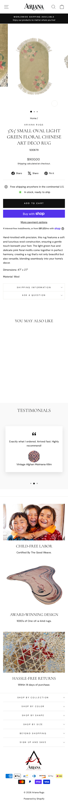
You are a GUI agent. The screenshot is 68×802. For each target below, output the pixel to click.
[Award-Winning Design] (34, 586)
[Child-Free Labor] (34, 522)
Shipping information (34, 287)
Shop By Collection (33, 697)
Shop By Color (33, 706)
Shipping (22, 163)
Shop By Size (33, 724)
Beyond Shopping (33, 733)
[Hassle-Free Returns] (34, 652)
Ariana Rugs (34, 124)
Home (33, 118)
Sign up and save (33, 742)
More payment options (34, 222)
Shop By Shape (33, 715)
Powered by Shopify (34, 798)
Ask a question (34, 295)
